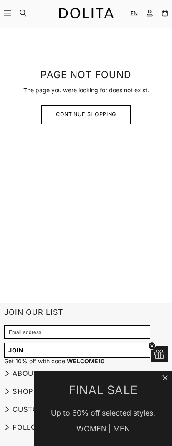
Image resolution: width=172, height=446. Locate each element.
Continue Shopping (86, 114)
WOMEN (91, 428)
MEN (121, 428)
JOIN (16, 350)
